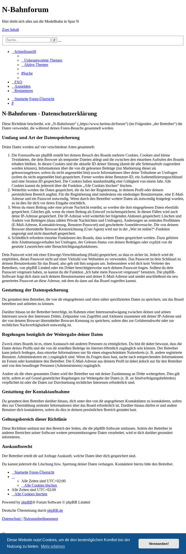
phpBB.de (55, 510)
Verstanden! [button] (159, 544)
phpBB (26, 502)
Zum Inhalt (10, 30)
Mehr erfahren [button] (53, 546)
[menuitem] (41, 60)
